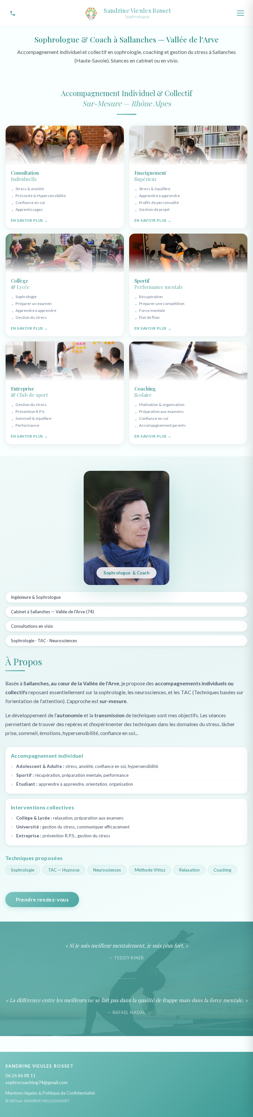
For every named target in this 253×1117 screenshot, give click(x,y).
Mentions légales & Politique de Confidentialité (50, 1093)
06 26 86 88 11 (20, 1075)
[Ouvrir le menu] (240, 13)
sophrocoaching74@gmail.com (36, 1082)
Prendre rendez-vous (42, 899)
